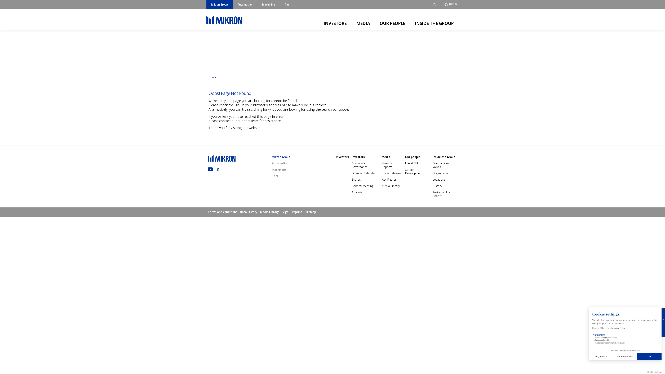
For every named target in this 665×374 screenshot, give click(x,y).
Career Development (414, 171)
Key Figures (389, 179)
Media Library (391, 186)
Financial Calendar (363, 173)
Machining (268, 4)
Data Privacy (248, 212)
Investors (335, 23)
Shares (356, 179)
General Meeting (362, 186)
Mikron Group (219, 4)
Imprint (297, 212)
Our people (392, 23)
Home (212, 77)
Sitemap (310, 212)
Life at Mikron (414, 163)
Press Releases (391, 173)
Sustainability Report (441, 194)
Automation (245, 4)
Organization (441, 173)
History (437, 186)
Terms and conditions (222, 212)
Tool (287, 4)
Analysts (357, 192)
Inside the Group (434, 23)
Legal (285, 212)
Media (363, 23)
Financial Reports (387, 165)
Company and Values (441, 165)
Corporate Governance (359, 165)
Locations (439, 179)
